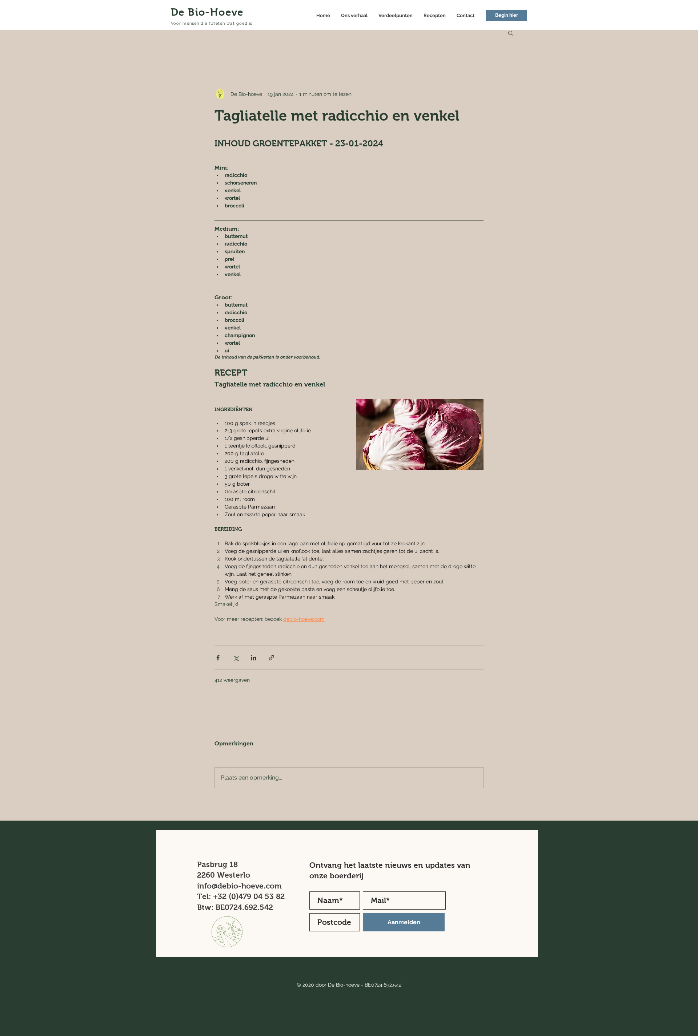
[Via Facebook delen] (217, 657)
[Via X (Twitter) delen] (235, 657)
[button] (510, 33)
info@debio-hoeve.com (239, 886)
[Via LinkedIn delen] (253, 657)
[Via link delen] (271, 657)
